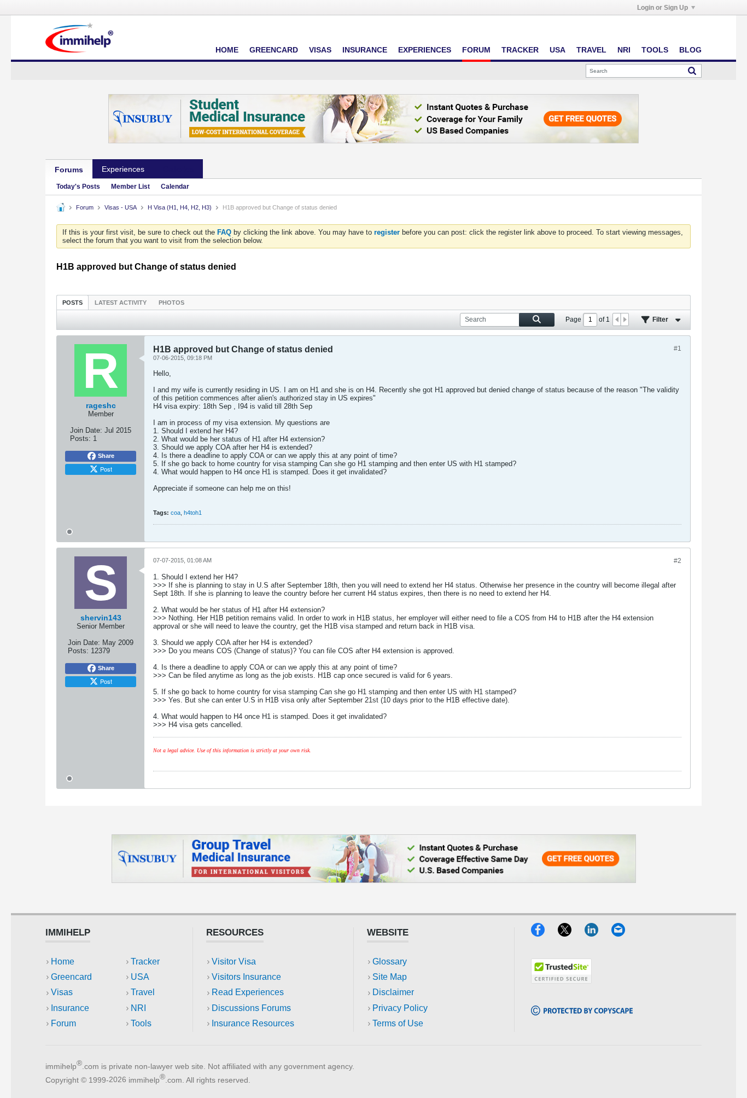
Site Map (389, 976)
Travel (591, 49)
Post (106, 468)
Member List (130, 186)
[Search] (692, 71)
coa (175, 512)
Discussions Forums (251, 1008)
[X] (571, 933)
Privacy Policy (400, 1008)
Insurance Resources (253, 1023)
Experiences (424, 49)
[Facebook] (544, 933)
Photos (171, 302)
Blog (690, 49)
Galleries (178, 169)
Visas (320, 49)
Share (106, 455)
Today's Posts (78, 186)
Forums (69, 169)
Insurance (364, 49)
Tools (654, 49)
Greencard (273, 49)
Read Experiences (248, 992)
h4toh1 (193, 512)
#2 (677, 561)
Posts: (80, 438)
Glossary (389, 961)
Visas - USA (120, 207)
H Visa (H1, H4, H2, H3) (180, 207)
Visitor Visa (234, 961)
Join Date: (86, 430)
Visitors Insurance (246, 976)
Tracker (520, 49)
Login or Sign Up (662, 7)
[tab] (72, 302)
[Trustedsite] (561, 980)
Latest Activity (121, 302)
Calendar (175, 186)
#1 (677, 348)
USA (557, 49)
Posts (72, 302)
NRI (624, 49)
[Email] (623, 933)
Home (226, 49)
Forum (476, 49)
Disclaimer (393, 992)
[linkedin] (598, 933)
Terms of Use (397, 1023)
